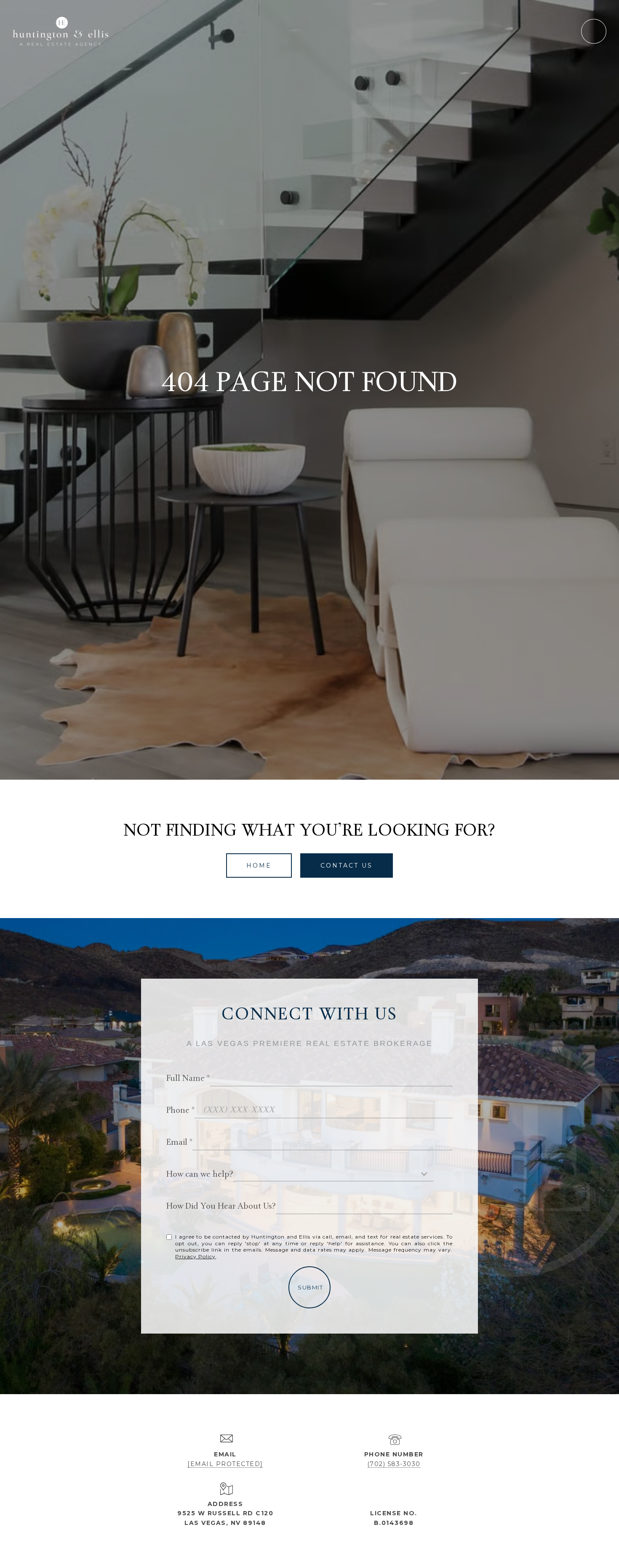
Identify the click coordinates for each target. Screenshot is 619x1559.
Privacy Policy (195, 1256)
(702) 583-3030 (394, 1464)
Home (259, 865)
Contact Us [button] (346, 865)
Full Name (185, 1079)
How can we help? (199, 1174)
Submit (310, 1287)
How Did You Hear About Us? (221, 1206)
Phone (177, 1110)
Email (176, 1142)
